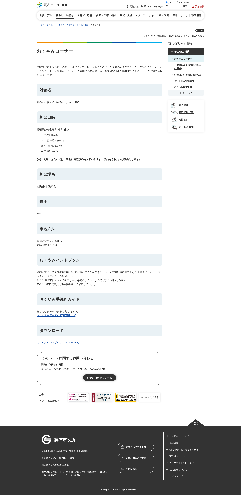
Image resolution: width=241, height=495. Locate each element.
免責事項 (173, 443)
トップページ (43, 25)
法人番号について (178, 470)
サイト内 (172, 2)
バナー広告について (51, 401)
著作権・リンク (177, 456)
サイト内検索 (167, 6)
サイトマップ (176, 476)
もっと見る (187, 93)
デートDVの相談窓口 (184, 81)
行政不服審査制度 (183, 87)
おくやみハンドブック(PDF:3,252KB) (58, 342)
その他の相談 (82, 25)
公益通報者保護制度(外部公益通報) (188, 67)
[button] (133, 7)
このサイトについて (179, 436)
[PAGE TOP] (195, 422)
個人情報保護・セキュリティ (183, 449)
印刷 (201, 31)
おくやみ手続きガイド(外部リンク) (56, 315)
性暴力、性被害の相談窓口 (187, 75)
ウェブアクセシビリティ (181, 463)
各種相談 (70, 25)
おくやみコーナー (183, 59)
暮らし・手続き (57, 25)
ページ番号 (183, 2)
